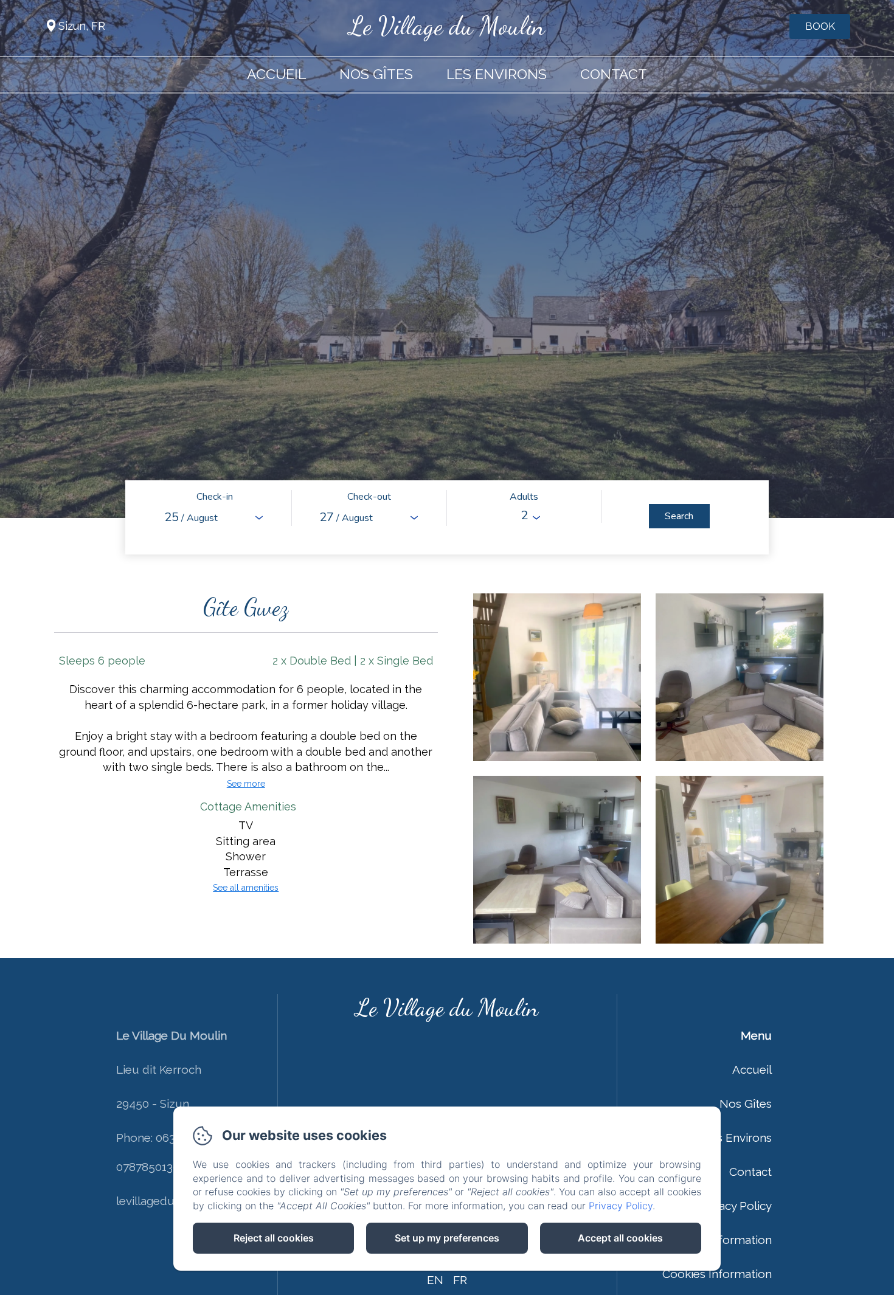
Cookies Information (717, 1273)
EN (435, 1279)
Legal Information (724, 1239)
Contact (613, 73)
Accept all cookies (620, 1238)
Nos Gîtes (376, 73)
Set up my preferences (447, 1238)
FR (460, 1279)
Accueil (276, 73)
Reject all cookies (274, 1238)
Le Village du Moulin (447, 25)
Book (820, 26)
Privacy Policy (735, 1205)
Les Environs (496, 73)
